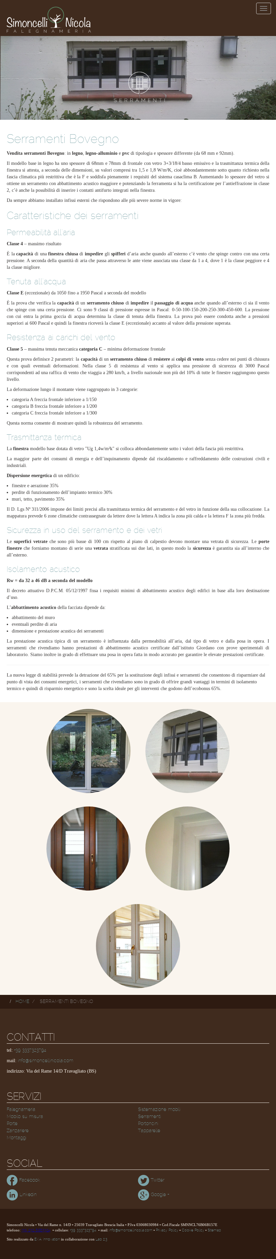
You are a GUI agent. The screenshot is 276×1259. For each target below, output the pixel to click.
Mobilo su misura (25, 1116)
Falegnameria (21, 1109)
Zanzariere (18, 1130)
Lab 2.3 (101, 1239)
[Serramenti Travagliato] (138, 946)
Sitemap (214, 1230)
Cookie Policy (193, 1230)
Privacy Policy (167, 1230)
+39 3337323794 (30, 1050)
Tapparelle (149, 1130)
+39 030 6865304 (36, 1230)
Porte (12, 1123)
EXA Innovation (47, 1239)
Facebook (29, 1180)
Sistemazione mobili (159, 1109)
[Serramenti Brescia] (187, 751)
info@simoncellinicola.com (45, 1060)
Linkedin (27, 1194)
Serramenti (149, 1116)
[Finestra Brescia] (88, 751)
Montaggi (16, 1138)
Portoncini (148, 1123)
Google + (159, 1194)
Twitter (156, 1180)
